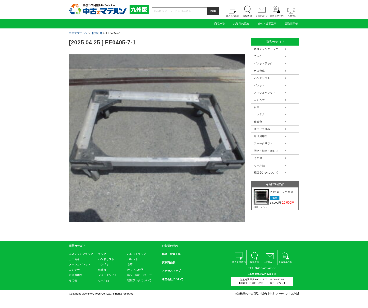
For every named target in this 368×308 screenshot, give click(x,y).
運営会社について (172, 279)
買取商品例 (291, 23)
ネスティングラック (266, 49)
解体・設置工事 (267, 23)
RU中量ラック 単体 (281, 192)
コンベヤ (259, 99)
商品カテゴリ (77, 245)
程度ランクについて (266, 172)
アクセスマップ (171, 270)
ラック (258, 56)
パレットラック (263, 63)
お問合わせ (262, 16)
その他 (258, 158)
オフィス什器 (262, 129)
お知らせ (97, 33)
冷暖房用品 (260, 136)
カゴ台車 (259, 70)
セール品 (259, 165)
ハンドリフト (262, 78)
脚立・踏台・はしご (266, 150)
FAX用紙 (291, 16)
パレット (259, 85)
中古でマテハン (78, 33)
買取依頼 (247, 16)
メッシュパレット (264, 92)
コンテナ (259, 114)
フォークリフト (263, 143)
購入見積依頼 (233, 16)
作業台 (258, 121)
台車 (256, 107)
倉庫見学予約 (276, 16)
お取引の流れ (241, 23)
